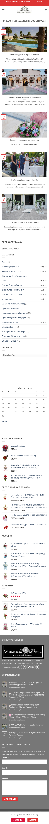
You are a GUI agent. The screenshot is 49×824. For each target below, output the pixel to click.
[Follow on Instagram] (25, 667)
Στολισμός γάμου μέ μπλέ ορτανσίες (24, 140)
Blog (3, 262)
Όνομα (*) (5, 757)
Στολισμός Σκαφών (10, 341)
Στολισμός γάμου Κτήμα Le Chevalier (24, 55)
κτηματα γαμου (8, 299)
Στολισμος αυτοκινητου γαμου (14, 331)
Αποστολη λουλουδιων (11, 271)
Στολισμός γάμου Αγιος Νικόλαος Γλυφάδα (24, 97)
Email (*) (5, 768)
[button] (3, 10)
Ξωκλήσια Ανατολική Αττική (13, 304)
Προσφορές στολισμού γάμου (14, 317)
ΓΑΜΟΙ (4, 280)
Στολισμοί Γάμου (9, 327)
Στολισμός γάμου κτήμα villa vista (24, 180)
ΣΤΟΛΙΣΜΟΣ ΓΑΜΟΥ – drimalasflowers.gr (26, 725)
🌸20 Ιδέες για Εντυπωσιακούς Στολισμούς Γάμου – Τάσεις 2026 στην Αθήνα (27, 716)
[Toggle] (45, 266)
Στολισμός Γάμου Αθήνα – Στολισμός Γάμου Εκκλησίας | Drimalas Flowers (27, 683)
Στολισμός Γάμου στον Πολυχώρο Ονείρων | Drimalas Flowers (27, 733)
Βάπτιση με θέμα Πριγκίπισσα (14, 276)
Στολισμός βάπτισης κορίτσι (13, 336)
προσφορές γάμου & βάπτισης (14, 313)
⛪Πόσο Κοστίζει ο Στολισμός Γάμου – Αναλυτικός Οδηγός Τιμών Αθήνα (25, 706)
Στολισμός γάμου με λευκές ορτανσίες (24, 222)
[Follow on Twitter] (29, 667)
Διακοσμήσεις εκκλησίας (12, 294)
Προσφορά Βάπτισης (10, 308)
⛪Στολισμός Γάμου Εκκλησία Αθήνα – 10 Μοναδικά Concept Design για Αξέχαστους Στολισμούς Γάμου (26, 694)
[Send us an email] (33, 667)
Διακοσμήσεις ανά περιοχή (13, 290)
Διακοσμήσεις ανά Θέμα (12, 285)
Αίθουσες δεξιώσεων (10, 266)
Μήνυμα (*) (6, 778)
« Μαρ (4, 421)
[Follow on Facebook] (20, 667)
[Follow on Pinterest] (37, 667)
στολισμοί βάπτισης (10, 322)
